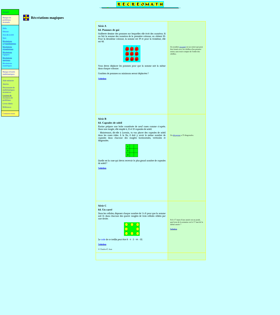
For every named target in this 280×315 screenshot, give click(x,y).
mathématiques (9, 90)
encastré (182, 47)
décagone (177, 135)
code (103, 239)
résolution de (8, 98)
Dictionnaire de (9, 87)
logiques (6, 54)
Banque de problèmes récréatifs (7, 19)
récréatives (7, 92)
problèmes (7, 100)
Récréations (7, 52)
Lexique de (7, 95)
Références (7, 107)
